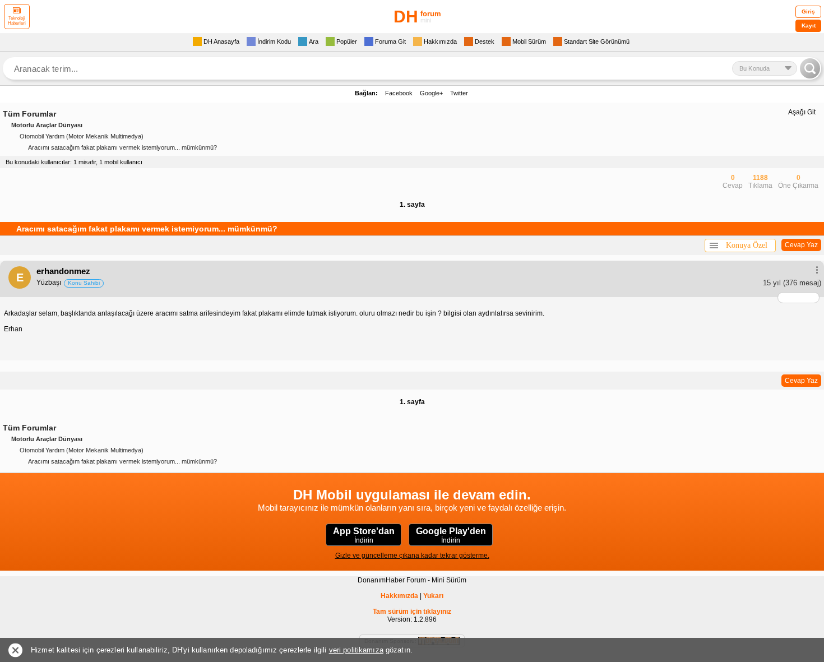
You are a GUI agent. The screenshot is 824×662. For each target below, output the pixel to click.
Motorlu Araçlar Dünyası (46, 125)
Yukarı (433, 596)
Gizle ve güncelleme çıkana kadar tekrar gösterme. (412, 555)
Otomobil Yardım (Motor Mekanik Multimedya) (81, 136)
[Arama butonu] (810, 68)
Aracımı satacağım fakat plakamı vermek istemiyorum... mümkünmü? (122, 147)
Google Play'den (451, 535)
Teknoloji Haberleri (17, 21)
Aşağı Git (802, 112)
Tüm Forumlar (29, 113)
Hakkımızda (399, 596)
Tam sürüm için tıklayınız (412, 611)
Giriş (808, 11)
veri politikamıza (356, 650)
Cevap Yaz (801, 245)
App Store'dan (364, 535)
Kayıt (809, 25)
